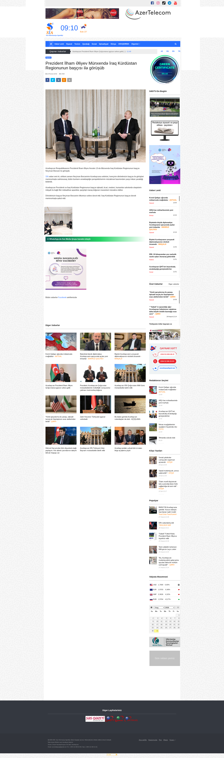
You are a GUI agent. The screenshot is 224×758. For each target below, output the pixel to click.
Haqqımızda (152, 740)
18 (161, 624)
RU (167, 51)
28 (174, 628)
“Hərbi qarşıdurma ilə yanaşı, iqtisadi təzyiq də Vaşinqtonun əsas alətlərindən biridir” (60, 419)
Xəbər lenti (59, 44)
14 (174, 621)
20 (170, 624)
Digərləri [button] (135, 44)
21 (174, 624)
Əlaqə (165, 740)
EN (173, 51)
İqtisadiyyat (103, 44)
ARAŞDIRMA (123, 44)
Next (176, 108)
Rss (160, 740)
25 (161, 628)
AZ (162, 51)
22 (178, 624)
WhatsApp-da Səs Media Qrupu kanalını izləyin (70, 239)
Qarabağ (85, 44)
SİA (47, 176)
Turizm (77, 44)
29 (178, 628)
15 (178, 621)
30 (152, 631)
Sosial (94, 44)
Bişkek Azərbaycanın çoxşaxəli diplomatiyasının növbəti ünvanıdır (128, 356)
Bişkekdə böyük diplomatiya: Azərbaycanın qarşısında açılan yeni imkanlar (94, 356)
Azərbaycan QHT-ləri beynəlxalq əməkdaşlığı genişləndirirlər (168, 413)
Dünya (113, 44)
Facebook (62, 297)
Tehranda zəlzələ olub (167, 438)
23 (152, 628)
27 (170, 628)
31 (157, 631)
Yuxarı (172, 740)
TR (179, 51)
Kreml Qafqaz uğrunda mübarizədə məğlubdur (168, 389)
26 (166, 628)
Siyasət (69, 44)
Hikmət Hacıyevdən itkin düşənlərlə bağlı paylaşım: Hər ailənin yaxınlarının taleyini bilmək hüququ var (61, 450)
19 (166, 624)
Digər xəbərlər (174, 284)
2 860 (63, 74)
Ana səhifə (143, 740)
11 (161, 621)
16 (152, 624)
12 (166, 621)
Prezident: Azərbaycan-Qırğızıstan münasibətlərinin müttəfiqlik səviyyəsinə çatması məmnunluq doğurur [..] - (114, 51)
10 (157, 621)
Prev (153, 108)
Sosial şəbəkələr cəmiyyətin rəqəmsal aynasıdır (167, 459)
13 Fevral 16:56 (52, 74)
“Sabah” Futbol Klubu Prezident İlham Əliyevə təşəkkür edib (168, 536)
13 (170, 621)
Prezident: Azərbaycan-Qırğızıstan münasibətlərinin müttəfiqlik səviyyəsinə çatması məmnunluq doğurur (95, 387)
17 (157, 624)
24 (157, 628)
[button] (176, 44)
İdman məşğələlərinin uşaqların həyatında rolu (168, 426)
